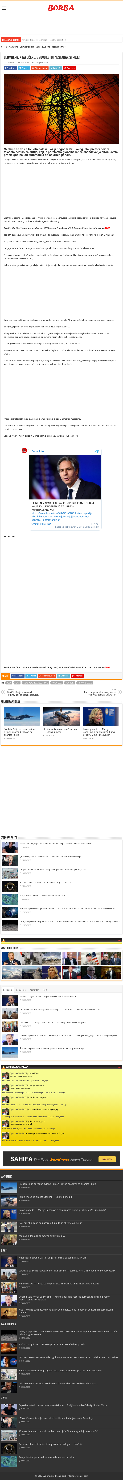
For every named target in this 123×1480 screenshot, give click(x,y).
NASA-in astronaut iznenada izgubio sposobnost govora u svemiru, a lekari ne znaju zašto (68, 1357)
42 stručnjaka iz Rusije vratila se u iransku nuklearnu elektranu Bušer (28, 1117)
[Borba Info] (61, 8)
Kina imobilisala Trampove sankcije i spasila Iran (20, 1081)
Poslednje (7, 990)
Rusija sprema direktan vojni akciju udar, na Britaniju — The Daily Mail (29, 1093)
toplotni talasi (85, 683)
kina (17, 683)
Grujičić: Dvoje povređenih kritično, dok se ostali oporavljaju (23, 692)
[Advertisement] (61, 23)
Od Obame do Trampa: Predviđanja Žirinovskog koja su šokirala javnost (58, 1383)
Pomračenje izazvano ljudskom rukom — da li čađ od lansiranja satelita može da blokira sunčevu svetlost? (68, 908)
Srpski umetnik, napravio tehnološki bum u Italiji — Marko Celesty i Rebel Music (56, 843)
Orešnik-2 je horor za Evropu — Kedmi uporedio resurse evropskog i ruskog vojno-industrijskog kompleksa (69, 1035)
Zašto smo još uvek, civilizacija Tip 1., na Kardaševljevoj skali (52, 1344)
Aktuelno (14, 47)
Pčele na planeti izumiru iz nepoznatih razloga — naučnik (46, 882)
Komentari (34, 990)
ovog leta (57, 683)
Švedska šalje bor (29, 40)
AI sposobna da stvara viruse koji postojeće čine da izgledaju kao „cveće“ (53, 869)
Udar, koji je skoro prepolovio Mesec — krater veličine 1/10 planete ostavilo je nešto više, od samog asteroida (70, 921)
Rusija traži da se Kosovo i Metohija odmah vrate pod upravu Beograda (30, 1105)
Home (5, 47)
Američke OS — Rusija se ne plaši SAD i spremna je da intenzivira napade (53, 1022)
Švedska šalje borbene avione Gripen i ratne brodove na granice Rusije (20, 732)
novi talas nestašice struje (36, 683)
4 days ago (60, 1117)
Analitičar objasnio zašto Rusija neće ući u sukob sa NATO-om (48, 996)
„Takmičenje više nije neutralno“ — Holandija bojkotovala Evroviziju (50, 856)
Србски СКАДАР (18, 1073)
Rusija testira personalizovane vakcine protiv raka (42, 895)
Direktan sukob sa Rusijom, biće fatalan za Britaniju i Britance (25, 1141)
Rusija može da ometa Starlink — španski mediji (60, 730)
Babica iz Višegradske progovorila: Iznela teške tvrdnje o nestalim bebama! (60, 1370)
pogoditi (70, 683)
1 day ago (44, 1081)
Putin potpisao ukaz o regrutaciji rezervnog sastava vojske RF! (100, 692)
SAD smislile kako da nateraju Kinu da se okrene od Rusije (50, 1223)
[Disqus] (61, 795)
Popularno (21, 990)
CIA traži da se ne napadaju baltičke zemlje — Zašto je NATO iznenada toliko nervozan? (60, 1009)
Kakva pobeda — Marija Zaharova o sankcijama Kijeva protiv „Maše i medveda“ (99, 732)
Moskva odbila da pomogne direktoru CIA (42, 1236)
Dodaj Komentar (41, 63)
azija (9, 683)
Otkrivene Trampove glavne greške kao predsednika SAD (23, 1129)
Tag (45, 990)
